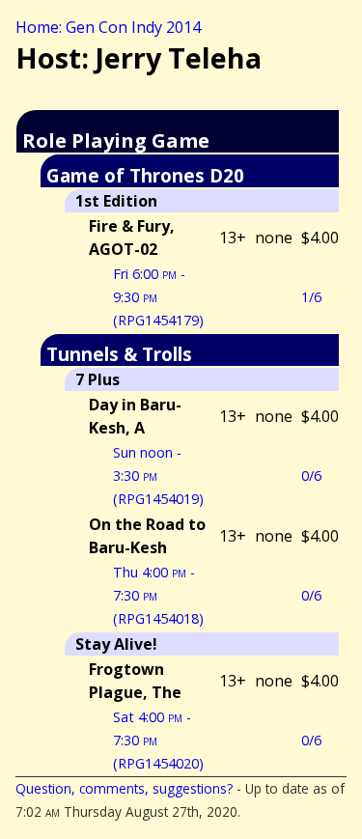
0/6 (311, 475)
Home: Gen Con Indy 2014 (108, 27)
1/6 (311, 297)
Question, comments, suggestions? (124, 788)
